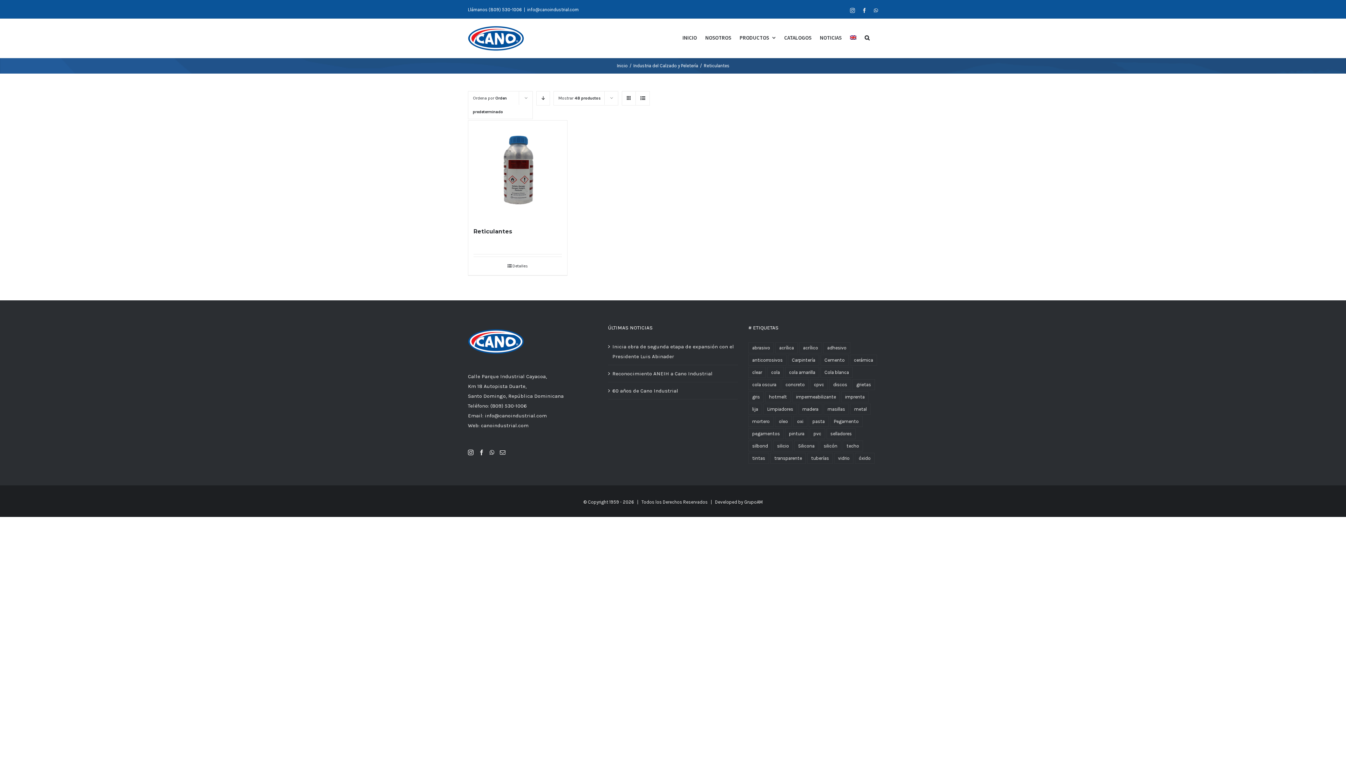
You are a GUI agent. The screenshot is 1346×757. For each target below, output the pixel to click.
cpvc (819, 384)
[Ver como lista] (643, 98)
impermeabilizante (816, 397)
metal (860, 409)
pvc (817, 433)
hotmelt (778, 397)
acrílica (786, 347)
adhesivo (837, 347)
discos (840, 384)
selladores (841, 433)
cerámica (863, 360)
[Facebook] (481, 452)
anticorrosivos (767, 360)
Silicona (806, 446)
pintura (796, 433)
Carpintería (803, 360)
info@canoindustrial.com (553, 9)
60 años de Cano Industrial (645, 391)
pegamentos (766, 433)
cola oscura (764, 384)
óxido (865, 458)
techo (853, 446)
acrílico (810, 347)
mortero (761, 421)
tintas (758, 458)
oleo (783, 421)
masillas (836, 409)
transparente (788, 458)
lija (755, 409)
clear (757, 372)
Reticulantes (493, 231)
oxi (800, 421)
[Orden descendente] (543, 98)
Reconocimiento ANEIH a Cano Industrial (662, 373)
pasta (819, 421)
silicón (830, 446)
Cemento (834, 360)
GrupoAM (753, 502)
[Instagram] (471, 452)
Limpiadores (780, 409)
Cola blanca (836, 372)
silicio (783, 446)
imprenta (855, 397)
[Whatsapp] (492, 452)
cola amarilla (802, 372)
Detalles (520, 266)
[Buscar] (867, 37)
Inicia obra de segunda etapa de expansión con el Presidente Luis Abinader (673, 351)
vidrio (844, 458)
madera (810, 409)
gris (756, 397)
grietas (863, 384)
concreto (795, 384)
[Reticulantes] (517, 170)
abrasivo (761, 347)
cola (775, 372)
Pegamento (846, 421)
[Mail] (502, 452)
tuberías (820, 458)
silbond (760, 446)
